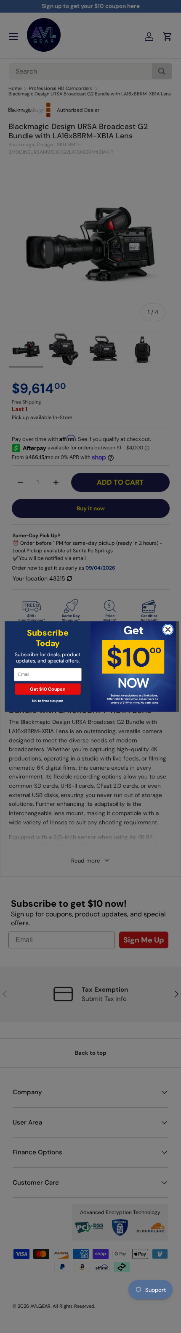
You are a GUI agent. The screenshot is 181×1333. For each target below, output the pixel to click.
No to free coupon (47, 701)
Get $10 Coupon (47, 689)
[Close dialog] (168, 629)
